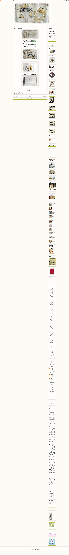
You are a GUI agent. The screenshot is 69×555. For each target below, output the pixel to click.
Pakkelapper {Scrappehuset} (53, 241)
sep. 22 (52, 319)
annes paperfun (52, 140)
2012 (50, 290)
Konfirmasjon (50, 454)
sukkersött (34, 41)
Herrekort (50, 441)
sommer (54, 477)
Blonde (25, 46)
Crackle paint (51, 423)
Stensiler (50, 480)
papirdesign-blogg (52, 368)
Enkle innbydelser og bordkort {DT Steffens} (53, 237)
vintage (50, 493)
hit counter (50, 505)
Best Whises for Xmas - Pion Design (53, 233)
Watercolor (51, 496)
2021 (50, 280)
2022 (50, 279)
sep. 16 (52, 326)
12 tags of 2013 (52, 408)
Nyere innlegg (16, 96)
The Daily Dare (52, 403)
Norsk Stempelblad (52, 462)
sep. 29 (52, 302)
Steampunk (54, 478)
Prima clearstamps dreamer (32, 74)
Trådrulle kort (52, 491)
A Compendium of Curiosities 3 (52, 413)
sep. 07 (52, 342)
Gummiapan (50, 439)
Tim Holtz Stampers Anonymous (52, 489)
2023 (50, 278)
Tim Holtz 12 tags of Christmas (52, 484)
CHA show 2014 (52, 421)
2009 (50, 293)
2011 (50, 291)
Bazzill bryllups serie (33, 44)
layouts (52, 455)
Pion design (52, 468)
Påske (51, 470)
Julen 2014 (51, 449)
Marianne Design (52, 459)
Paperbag (50, 464)
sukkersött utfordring (20, 93)
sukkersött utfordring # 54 (18, 28)
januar (51, 355)
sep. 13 (52, 331)
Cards (16, 93)
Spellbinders (51, 478)
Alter (49, 414)
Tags (52, 482)
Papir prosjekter (52, 465)
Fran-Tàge (52, 436)
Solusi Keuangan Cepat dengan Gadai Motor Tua (52, 396)
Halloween (54, 439)
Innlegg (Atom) (31, 98)
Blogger (38, 549)
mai (51, 351)
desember (52, 294)
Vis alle (54, 398)
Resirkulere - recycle (53, 203)
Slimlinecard (50, 477)
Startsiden (30, 96)
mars (51, 353)
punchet (32, 47)
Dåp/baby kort (50, 435)
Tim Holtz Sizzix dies (52, 486)
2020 (50, 281)
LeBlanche (50, 456)
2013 (50, 289)
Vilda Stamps (52, 492)
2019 (50, 282)
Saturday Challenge (51, 394)
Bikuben (50, 417)
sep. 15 (52, 328)
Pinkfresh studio (53, 467)
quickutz (54, 470)
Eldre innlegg (44, 96)
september (52, 299)
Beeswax (53, 416)
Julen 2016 (53, 450)
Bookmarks (51, 418)
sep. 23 (52, 317)
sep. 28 (52, 304)
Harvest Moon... (52, 361)
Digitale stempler (50, 426)
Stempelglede (52, 479)
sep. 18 (52, 324)
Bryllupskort (53, 419)
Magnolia (54, 457)
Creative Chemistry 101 (51, 424)
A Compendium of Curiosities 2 (52, 412)
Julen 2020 (52, 452)
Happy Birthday (53, 207)
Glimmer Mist (51, 437)
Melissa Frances (52, 460)
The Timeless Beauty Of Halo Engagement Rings (52, 383)
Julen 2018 (50, 451)
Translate (52, 45)
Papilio (53, 464)
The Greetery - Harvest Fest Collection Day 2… (52, 391)
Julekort (50, 446)
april (51, 352)
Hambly (52, 440)
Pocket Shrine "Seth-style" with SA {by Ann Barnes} (52, 365)
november (52, 296)
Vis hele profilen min (51, 141)
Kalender (52, 453)
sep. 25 (52, 309)
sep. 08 (52, 340)
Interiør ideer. (53, 443)
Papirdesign (52, 466)
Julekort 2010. (51, 447)
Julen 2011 (50, 448)
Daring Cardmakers (52, 378)
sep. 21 (52, 321)
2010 (50, 292)
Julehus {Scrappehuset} (53, 221)
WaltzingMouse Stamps (52, 495)
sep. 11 (52, 335)
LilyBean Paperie (52, 389)
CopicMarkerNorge (52, 374)
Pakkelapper (51, 463)
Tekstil (50, 483)
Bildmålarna (54, 417)
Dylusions (52, 434)
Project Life (53, 469)
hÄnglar (53, 442)
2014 (50, 288)
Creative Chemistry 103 (51, 425)
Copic (49, 422)
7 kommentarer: (25, 92)
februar (52, 354)
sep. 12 (52, 333)
